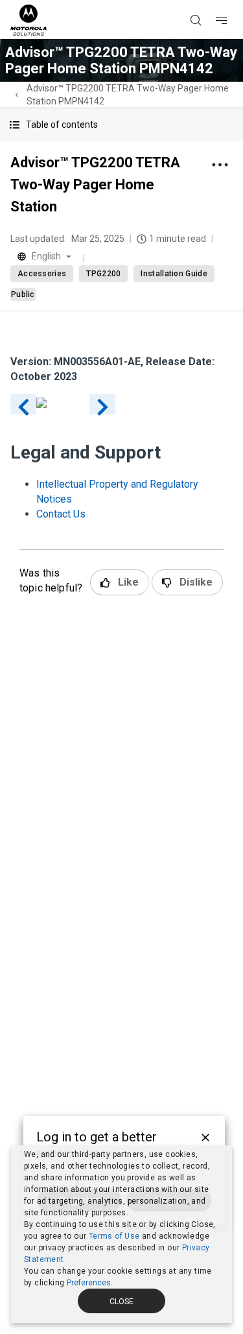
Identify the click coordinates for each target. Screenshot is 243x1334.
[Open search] (212, 0)
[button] (121, 124)
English (46, 256)
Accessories (41, 273)
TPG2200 (103, 273)
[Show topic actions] (220, 165)
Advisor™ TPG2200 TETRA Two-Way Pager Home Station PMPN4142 (128, 94)
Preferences (89, 1282)
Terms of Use (114, 1236)
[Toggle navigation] (233, 0)
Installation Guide (174, 273)
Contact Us (61, 514)
